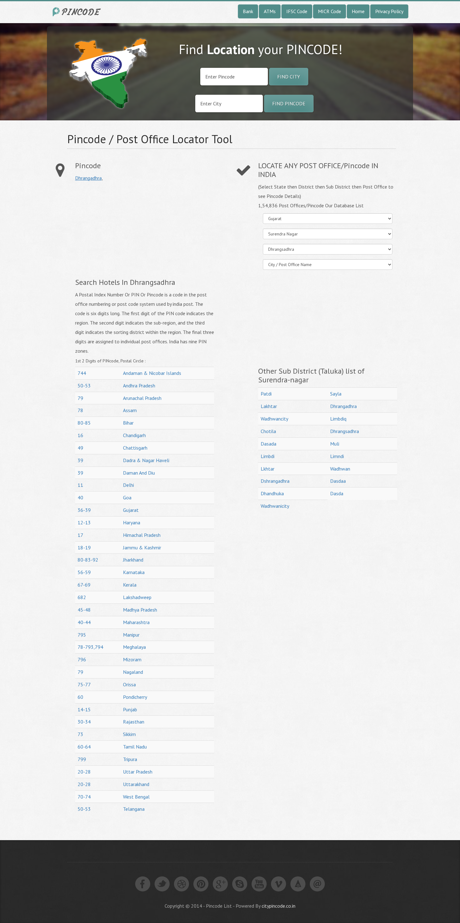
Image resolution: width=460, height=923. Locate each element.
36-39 (84, 510)
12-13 (84, 522)
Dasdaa (338, 481)
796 (82, 659)
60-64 (84, 747)
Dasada (268, 444)
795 (82, 635)
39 (80, 460)
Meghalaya (134, 647)
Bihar (128, 423)
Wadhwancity (274, 419)
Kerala (129, 585)
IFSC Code (296, 11)
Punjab (130, 709)
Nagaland (133, 672)
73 (80, 734)
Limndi (337, 456)
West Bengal (136, 797)
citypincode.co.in (278, 906)
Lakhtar (269, 406)
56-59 (84, 572)
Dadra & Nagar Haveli (146, 460)
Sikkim (129, 734)
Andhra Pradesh (139, 385)
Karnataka (134, 572)
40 (80, 497)
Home (358, 11)
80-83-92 (88, 560)
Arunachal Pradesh (142, 398)
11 (80, 485)
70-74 (84, 797)
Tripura (130, 759)
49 (80, 448)
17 (80, 535)
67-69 (84, 585)
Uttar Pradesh (137, 772)
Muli (334, 444)
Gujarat (131, 510)
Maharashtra (136, 622)
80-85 (84, 423)
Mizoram (132, 659)
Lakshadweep (137, 597)
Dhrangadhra (88, 178)
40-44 (84, 622)
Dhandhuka (272, 493)
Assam (130, 410)
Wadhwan (340, 469)
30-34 (84, 722)
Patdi (266, 394)
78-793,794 (90, 647)
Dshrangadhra (275, 481)
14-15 (84, 709)
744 (82, 373)
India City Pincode (78, 12)
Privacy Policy (389, 11)
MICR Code (329, 11)
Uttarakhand (136, 784)
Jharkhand (133, 560)
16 (80, 435)
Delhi (128, 485)
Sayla (335, 394)
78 (80, 410)
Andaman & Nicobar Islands (152, 373)
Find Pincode (288, 103)
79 (80, 398)
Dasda (336, 493)
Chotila (268, 431)
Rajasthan (133, 722)
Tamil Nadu (135, 747)
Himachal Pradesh (142, 535)
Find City (288, 76)
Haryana (131, 522)
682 (82, 597)
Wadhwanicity (275, 506)
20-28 (84, 772)
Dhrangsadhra (344, 431)
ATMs (270, 11)
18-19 (84, 547)
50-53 (84, 385)
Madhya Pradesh (140, 610)
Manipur (131, 635)
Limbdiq (338, 419)
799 (82, 759)
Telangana (134, 809)
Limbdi (267, 456)
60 (80, 697)
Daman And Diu (139, 473)
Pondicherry (135, 697)
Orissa (129, 684)
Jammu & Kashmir (142, 547)
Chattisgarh (135, 448)
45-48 (84, 610)
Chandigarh (134, 435)
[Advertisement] (127, 229)
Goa (127, 497)
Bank (248, 11)
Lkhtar (267, 469)
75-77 (84, 684)
